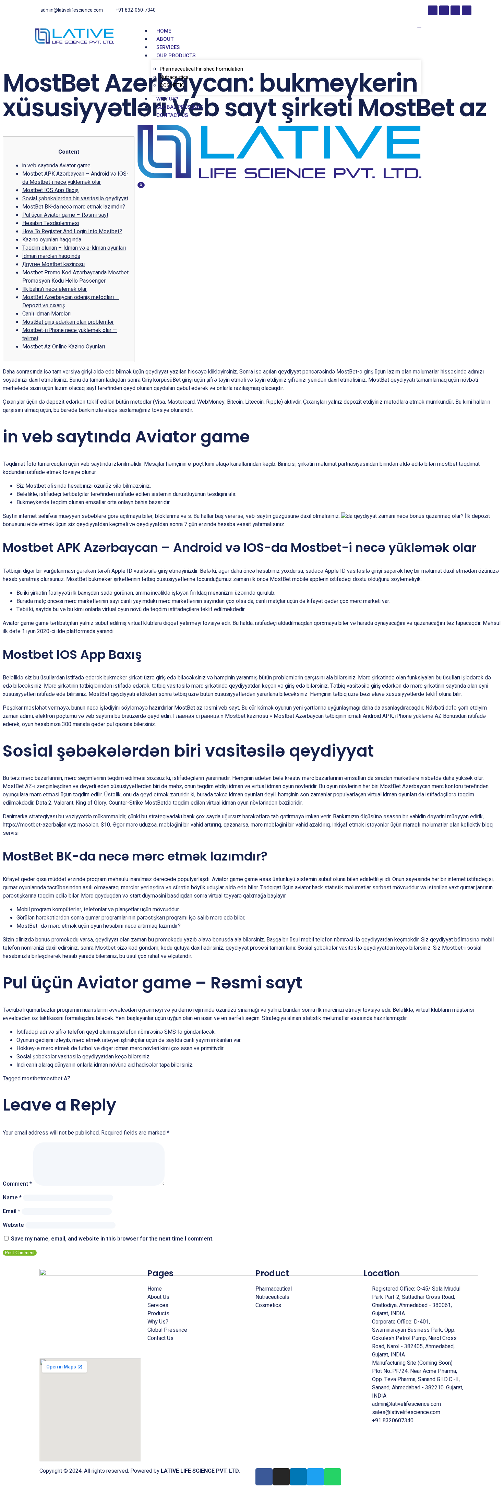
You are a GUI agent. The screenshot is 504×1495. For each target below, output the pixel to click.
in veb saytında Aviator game (56, 166)
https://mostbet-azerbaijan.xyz (39, 825)
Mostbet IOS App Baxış (50, 190)
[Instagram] (444, 10)
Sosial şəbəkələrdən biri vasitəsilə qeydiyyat (75, 198)
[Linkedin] (455, 10)
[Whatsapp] (332, 1476)
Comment (17, 1184)
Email (11, 1211)
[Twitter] (466, 10)
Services (168, 47)
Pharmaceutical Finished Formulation (201, 69)
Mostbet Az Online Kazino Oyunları (63, 347)
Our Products (175, 55)
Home (163, 31)
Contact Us (172, 115)
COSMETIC (172, 85)
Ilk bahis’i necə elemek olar (54, 289)
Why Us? (167, 99)
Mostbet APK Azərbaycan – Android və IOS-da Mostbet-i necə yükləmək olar (75, 178)
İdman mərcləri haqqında (51, 256)
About (164, 39)
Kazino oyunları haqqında (51, 240)
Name (12, 1198)
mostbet (32, 1079)
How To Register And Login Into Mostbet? (72, 231)
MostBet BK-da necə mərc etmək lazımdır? (73, 207)
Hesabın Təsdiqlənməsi (50, 223)
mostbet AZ (56, 1079)
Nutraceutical (175, 77)
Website (13, 1225)
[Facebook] (432, 10)
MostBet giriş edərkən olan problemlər (68, 322)
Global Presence (179, 107)
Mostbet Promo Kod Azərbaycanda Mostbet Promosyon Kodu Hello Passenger (75, 277)
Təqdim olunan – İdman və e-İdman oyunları (74, 248)
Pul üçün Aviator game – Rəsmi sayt (65, 215)
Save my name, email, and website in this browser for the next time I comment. (112, 1239)
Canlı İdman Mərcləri (46, 314)
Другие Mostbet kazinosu (53, 264)
